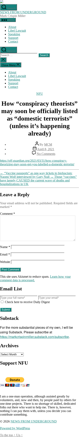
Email (5, 254)
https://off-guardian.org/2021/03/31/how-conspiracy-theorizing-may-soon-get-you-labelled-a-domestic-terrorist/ (37, 162)
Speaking (14, 34)
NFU (39, 93)
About (12, 27)
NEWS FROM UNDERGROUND (23, 12)
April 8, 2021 (45, 149)
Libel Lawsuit (17, 30)
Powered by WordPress (15, 428)
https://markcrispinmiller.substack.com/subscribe (34, 336)
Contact (13, 41)
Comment (7, 213)
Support (13, 38)
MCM (48, 144)
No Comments (46, 153)
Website (5, 262)
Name (5, 247)
